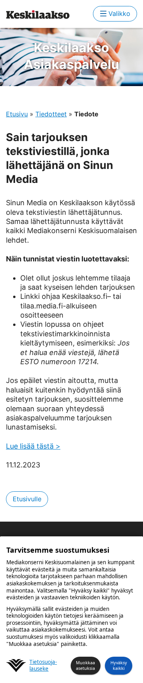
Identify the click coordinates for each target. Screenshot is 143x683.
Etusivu (17, 114)
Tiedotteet (51, 114)
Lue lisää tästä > (33, 446)
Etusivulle (27, 499)
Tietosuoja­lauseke (43, 666)
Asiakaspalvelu (71, 56)
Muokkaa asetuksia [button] (85, 665)
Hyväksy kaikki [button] (118, 665)
